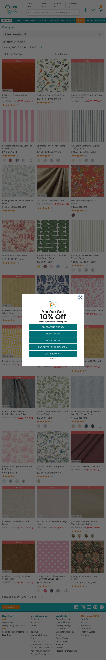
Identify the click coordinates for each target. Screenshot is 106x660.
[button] (53, 326)
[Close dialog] (80, 297)
